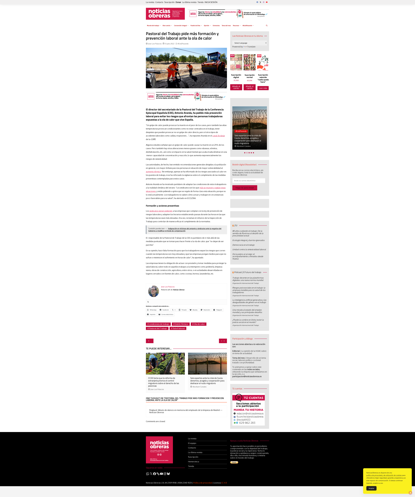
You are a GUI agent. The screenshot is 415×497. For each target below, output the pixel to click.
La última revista (189, 2)
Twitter (260, 2)
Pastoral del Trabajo (158, 328)
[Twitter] (148, 302)
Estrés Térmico (181, 324)
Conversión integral (180, 25)
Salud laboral (179, 328)
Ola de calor (199, 324)
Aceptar (371, 488)
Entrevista (216, 25)
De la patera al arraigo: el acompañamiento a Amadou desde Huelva (247, 256)
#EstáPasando (247, 25)
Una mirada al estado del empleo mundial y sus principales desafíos (247, 311)
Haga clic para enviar (245, 187)
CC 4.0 (224, 483)
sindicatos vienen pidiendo (160, 211)
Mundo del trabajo (153, 25)
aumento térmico (153, 171)
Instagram (263, 2)
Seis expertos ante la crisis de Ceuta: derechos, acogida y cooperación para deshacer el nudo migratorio (207, 380)
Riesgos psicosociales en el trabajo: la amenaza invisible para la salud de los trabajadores (248, 290)
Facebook (257, 2)
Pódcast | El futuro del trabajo (247, 272)
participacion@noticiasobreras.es (247, 376)
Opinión (206, 25)
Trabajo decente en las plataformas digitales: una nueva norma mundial (247, 279)
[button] (244, 152)
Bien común (166, 25)
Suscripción (169, 2)
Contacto (159, 2)
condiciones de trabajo (159, 324)
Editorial (236, 351)
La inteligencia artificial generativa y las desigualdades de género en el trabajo (249, 301)
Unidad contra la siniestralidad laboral (249, 249)
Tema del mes (226, 25)
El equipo (192, 443)
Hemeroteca (193, 461)
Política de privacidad (202, 483)
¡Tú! (235, 225)
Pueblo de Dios (195, 25)
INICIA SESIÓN (211, 2)
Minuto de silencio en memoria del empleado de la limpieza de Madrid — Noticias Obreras (185, 411)
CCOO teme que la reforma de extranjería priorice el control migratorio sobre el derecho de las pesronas (163, 381)
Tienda (201, 2)
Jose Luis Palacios (155, 44)
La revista (150, 2)
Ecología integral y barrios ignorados (248, 240)
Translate (251, 46)
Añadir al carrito (236, 87)
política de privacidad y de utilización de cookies (384, 475)
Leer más (263, 88)
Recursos (236, 25)
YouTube (266, 2)
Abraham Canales (199, 387)
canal (218, 135)
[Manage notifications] (410, 493)
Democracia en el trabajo (243, 245)
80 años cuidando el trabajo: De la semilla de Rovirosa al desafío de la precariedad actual (247, 233)
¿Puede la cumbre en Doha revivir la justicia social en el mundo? (248, 321)
